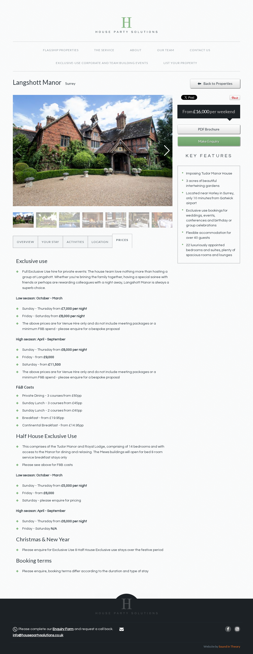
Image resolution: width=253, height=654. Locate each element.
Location (100, 242)
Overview (25, 242)
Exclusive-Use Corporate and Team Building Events (102, 63)
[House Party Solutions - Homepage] (126, 25)
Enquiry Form (63, 629)
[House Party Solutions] (126, 603)
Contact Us (200, 50)
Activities (75, 242)
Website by (222, 646)
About (136, 50)
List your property (180, 63)
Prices (122, 240)
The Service (104, 50)
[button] (166, 150)
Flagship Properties (61, 50)
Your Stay (50, 242)
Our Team (165, 50)
